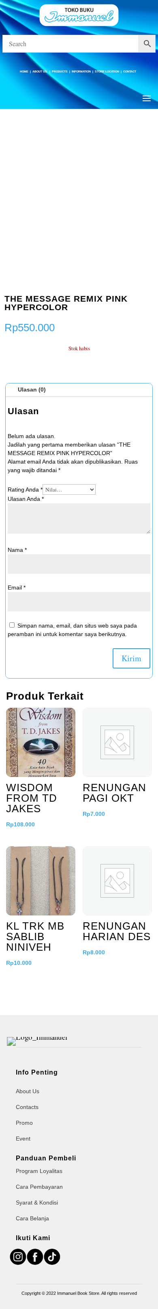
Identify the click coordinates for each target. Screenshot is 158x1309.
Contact (129, 71)
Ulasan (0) (32, 389)
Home (24, 71)
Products (60, 71)
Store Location (107, 71)
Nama (17, 550)
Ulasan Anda (26, 499)
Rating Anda (25, 489)
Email (17, 587)
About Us (40, 71)
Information (81, 71)
